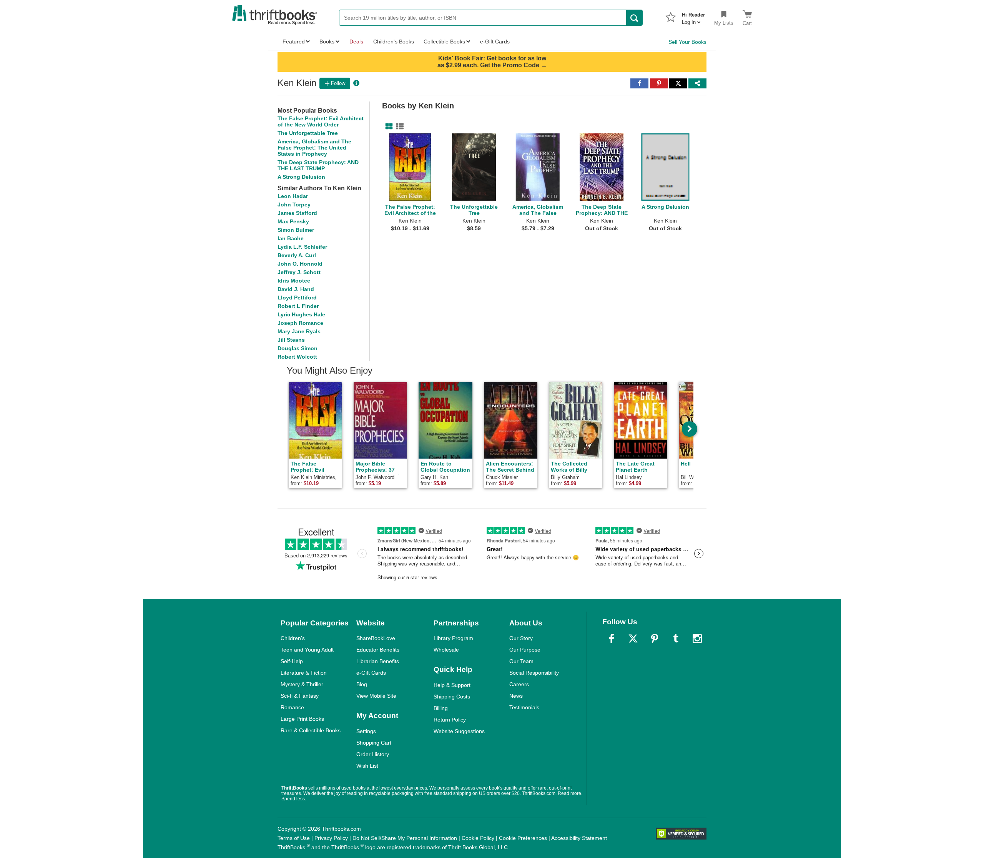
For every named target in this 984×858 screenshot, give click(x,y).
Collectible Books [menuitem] (444, 41)
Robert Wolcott (297, 357)
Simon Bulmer (296, 230)
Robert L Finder (298, 306)
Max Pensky (293, 221)
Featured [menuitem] (294, 41)
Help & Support (452, 685)
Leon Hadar (293, 196)
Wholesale (446, 650)
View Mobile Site (376, 696)
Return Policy (450, 720)
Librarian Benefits (377, 661)
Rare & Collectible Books (311, 730)
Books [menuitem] (326, 41)
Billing (441, 708)
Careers (519, 684)
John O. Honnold (300, 264)
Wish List (367, 766)
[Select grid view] (387, 126)
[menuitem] (693, 16)
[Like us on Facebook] (611, 638)
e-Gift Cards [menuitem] (495, 41)
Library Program (453, 638)
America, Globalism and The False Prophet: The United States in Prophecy (314, 147)
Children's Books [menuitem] (393, 41)
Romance (292, 707)
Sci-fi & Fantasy (300, 696)
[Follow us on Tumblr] (676, 638)
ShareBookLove (375, 638)
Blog (361, 684)
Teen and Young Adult (307, 650)
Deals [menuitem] (356, 41)
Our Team (521, 661)
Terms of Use (294, 838)
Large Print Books (302, 719)
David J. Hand (296, 289)
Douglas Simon (297, 348)
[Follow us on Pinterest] (654, 638)
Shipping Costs (452, 696)
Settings (366, 731)
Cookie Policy (478, 838)
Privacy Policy (331, 838)
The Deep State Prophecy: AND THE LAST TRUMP (318, 165)
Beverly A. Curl (297, 255)
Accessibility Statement (579, 838)
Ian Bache (291, 238)
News (516, 696)
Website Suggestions (459, 731)
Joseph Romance (300, 323)
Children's (293, 638)
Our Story (521, 638)
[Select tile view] (398, 126)
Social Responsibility (534, 673)
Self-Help (292, 661)
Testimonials (524, 707)
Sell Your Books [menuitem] (687, 42)
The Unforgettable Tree (308, 133)
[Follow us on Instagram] (697, 638)
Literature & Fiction (304, 673)
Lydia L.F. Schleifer (302, 247)
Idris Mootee (294, 281)
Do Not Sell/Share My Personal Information (404, 838)
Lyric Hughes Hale (301, 314)
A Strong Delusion (301, 177)
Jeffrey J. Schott (299, 272)
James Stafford (297, 213)
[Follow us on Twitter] (633, 638)
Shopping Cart (373, 743)
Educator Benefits (377, 650)
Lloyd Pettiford (297, 297)
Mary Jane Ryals (299, 331)
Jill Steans (291, 340)
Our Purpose (524, 650)
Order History (372, 754)
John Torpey (294, 204)
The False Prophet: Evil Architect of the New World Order (321, 121)
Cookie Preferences (523, 838)
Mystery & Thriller (302, 684)
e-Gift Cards (371, 673)
